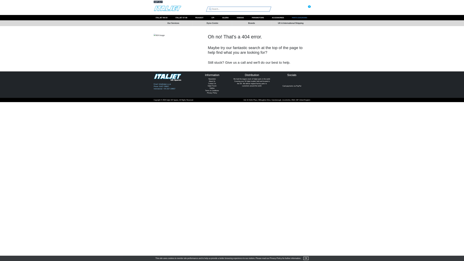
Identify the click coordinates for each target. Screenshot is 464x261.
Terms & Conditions (212, 90)
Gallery (212, 88)
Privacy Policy (212, 93)
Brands (251, 23)
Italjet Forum (212, 86)
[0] (306, 9)
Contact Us (212, 83)
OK (306, 258)
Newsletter (212, 79)
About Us (212, 81)
